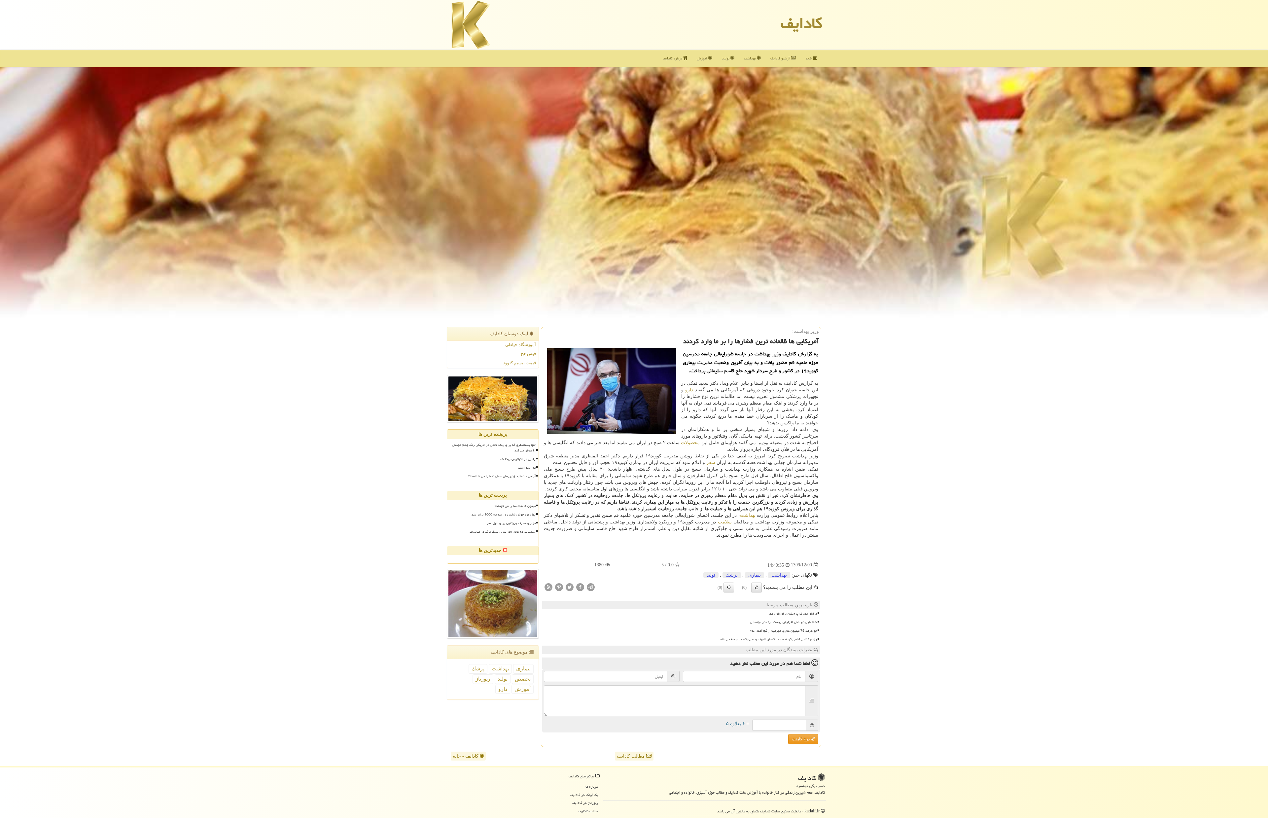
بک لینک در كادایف (584, 794)
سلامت (725, 521)
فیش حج (528, 353)
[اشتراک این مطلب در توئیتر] (569, 586)
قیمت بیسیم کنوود (519, 362)
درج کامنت (801, 739)
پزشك (732, 575)
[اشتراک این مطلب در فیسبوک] (580, 586)
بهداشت (750, 58)
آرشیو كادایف (780, 58)
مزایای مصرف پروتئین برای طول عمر (792, 613)
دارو (689, 389)
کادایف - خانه (466, 756)
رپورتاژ (483, 679)
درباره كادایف (673, 58)
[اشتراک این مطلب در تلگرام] (590, 586)
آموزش (702, 58)
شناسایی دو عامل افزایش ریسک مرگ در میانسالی (783, 622)
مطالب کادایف (631, 756)
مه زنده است (527, 467)
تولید (726, 58)
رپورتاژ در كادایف (585, 802)
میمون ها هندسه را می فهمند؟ (515, 506)
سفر (710, 462)
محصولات (690, 442)
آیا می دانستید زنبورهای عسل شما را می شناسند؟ (502, 476)
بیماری (754, 575)
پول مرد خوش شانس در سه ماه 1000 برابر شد (504, 514)
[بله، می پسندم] (756, 587)
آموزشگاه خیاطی (520, 344)
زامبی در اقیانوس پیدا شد (517, 459)
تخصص (523, 679)
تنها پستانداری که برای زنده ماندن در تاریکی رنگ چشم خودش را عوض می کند (494, 448)
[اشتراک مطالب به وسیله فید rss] (548, 586)
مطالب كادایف (588, 810)
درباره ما (591, 786)
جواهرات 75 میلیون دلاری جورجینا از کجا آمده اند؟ (783, 630)
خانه (809, 58)
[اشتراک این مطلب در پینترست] (559, 586)
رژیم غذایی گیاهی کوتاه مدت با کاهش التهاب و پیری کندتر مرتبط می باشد (768, 639)
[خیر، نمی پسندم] (728, 587)
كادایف (801, 23)
